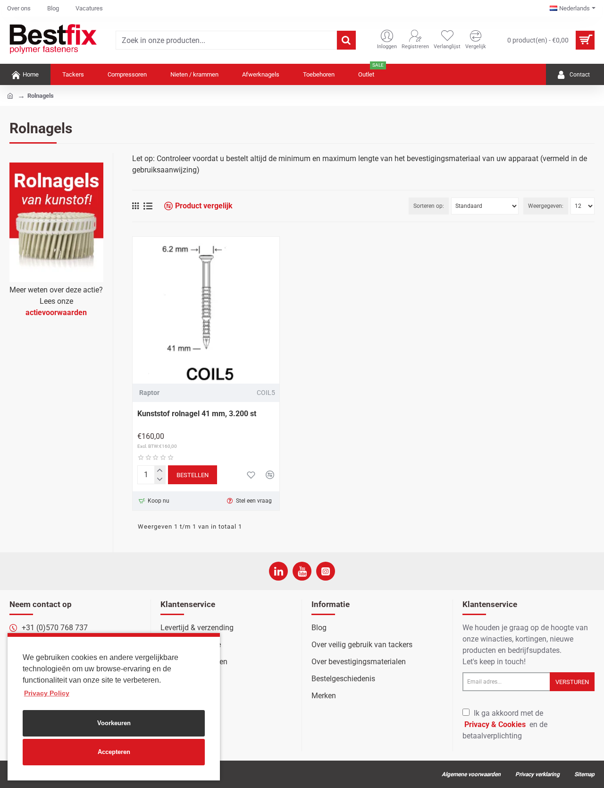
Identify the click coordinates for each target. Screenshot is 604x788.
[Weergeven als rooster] (135, 206)
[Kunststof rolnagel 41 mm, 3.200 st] (206, 310)
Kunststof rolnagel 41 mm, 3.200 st (196, 413)
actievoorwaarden (56, 312)
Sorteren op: (428, 206)
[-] (159, 479)
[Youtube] (302, 571)
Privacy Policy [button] (46, 693)
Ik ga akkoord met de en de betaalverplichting (504, 724)
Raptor (149, 392)
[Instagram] (325, 571)
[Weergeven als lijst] (147, 206)
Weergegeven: (545, 206)
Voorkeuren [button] (114, 723)
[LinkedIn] (278, 571)
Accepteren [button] (114, 751)
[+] (159, 470)
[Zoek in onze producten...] (346, 40)
